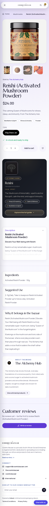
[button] (24, 243)
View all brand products (16, 393)
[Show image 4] (38, 70)
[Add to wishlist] (42, 148)
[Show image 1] (6, 70)
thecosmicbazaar (12, 470)
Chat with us (41, 502)
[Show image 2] (17, 70)
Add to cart (29, 148)
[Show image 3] (27, 70)
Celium (11, 498)
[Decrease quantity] (7, 148)
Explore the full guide (23, 212)
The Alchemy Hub (16, 79)
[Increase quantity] (15, 148)
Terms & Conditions (9, 501)
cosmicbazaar (10, 474)
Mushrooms (18, 14)
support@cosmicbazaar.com (16, 466)
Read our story (7, 457)
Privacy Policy (22, 501)
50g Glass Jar (11, 132)
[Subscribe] (44, 490)
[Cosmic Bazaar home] (24, 5)
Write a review (26, 425)
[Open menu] (4, 5)
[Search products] (41, 5)
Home (7, 14)
